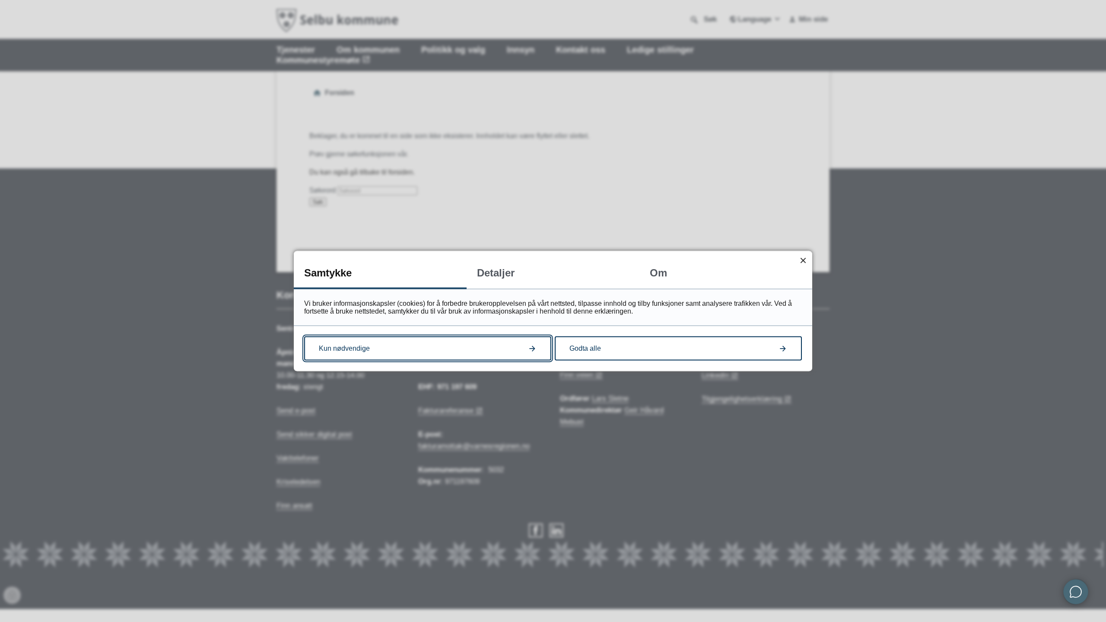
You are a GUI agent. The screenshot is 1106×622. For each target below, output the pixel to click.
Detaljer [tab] (496, 273)
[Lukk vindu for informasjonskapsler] (803, 260)
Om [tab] (658, 273)
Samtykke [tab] (328, 273)
